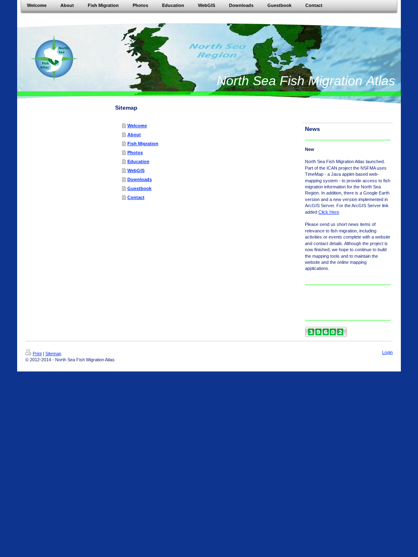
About (134, 134)
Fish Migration (142, 143)
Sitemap (53, 353)
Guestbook (139, 188)
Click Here (328, 212)
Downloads (139, 179)
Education (138, 161)
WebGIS (136, 170)
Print (37, 353)
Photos (135, 152)
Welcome (137, 125)
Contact (136, 197)
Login (387, 352)
